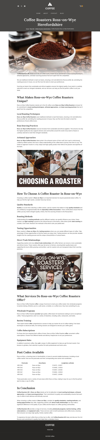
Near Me (50, 429)
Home (38, 13)
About (45, 13)
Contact (54, 13)
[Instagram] (24, 6)
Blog (62, 13)
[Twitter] (21, 6)
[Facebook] (18, 6)
